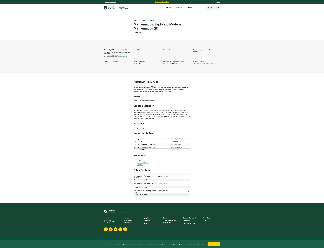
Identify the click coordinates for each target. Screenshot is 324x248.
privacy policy (201, 244)
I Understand (214, 244)
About (198, 8)
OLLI (204, 221)
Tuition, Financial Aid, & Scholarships (170, 221)
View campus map (122, 56)
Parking (139, 161)
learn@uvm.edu (128, 222)
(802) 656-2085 (128, 220)
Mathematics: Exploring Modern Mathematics (151, 176)
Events (165, 218)
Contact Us (186, 221)
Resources (179, 8)
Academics (168, 8)
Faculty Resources (189, 223)
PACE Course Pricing (143, 163)
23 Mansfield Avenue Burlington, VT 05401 (109, 221)
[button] (218, 8)
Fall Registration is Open (162, 2)
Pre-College (206, 218)
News (190, 8)
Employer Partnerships (190, 218)
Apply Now (147, 218)
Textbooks (140, 165)
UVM (184, 226)
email (143, 50)
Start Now (210, 8)
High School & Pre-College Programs (204, 63)
